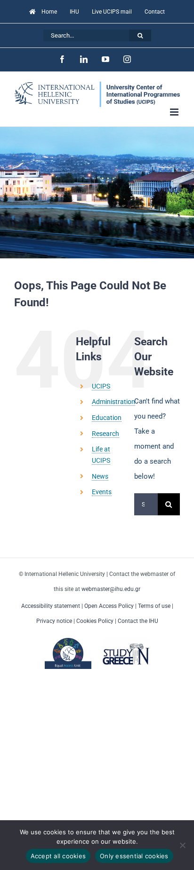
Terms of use (154, 606)
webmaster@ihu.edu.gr (110, 589)
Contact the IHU (138, 621)
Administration (113, 401)
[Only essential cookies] (182, 845)
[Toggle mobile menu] (175, 112)
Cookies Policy (94, 621)
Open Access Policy (109, 606)
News (100, 476)
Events (102, 492)
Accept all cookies (58, 856)
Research (105, 433)
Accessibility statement (50, 606)
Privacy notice (54, 621)
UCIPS (101, 386)
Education (106, 417)
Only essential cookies (134, 856)
